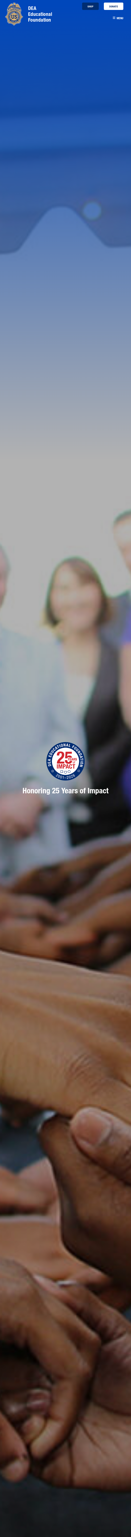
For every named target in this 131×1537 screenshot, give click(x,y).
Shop (90, 6)
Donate (113, 6)
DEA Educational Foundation (40, 14)
